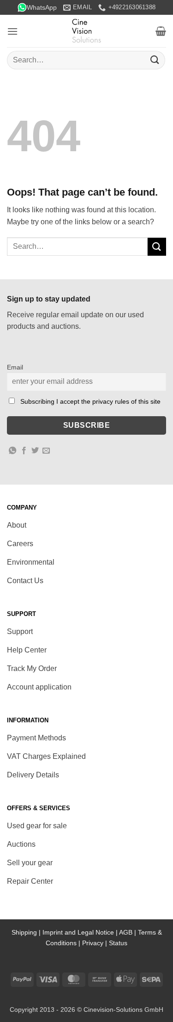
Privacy (92, 943)
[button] (12, 31)
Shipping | (27, 932)
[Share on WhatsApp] (12, 451)
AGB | (128, 932)
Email (15, 367)
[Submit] (155, 60)
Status (118, 943)
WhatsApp (42, 7)
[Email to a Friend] (46, 451)
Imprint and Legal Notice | (80, 932)
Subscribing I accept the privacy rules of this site (90, 401)
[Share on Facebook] (24, 451)
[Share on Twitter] (35, 451)
